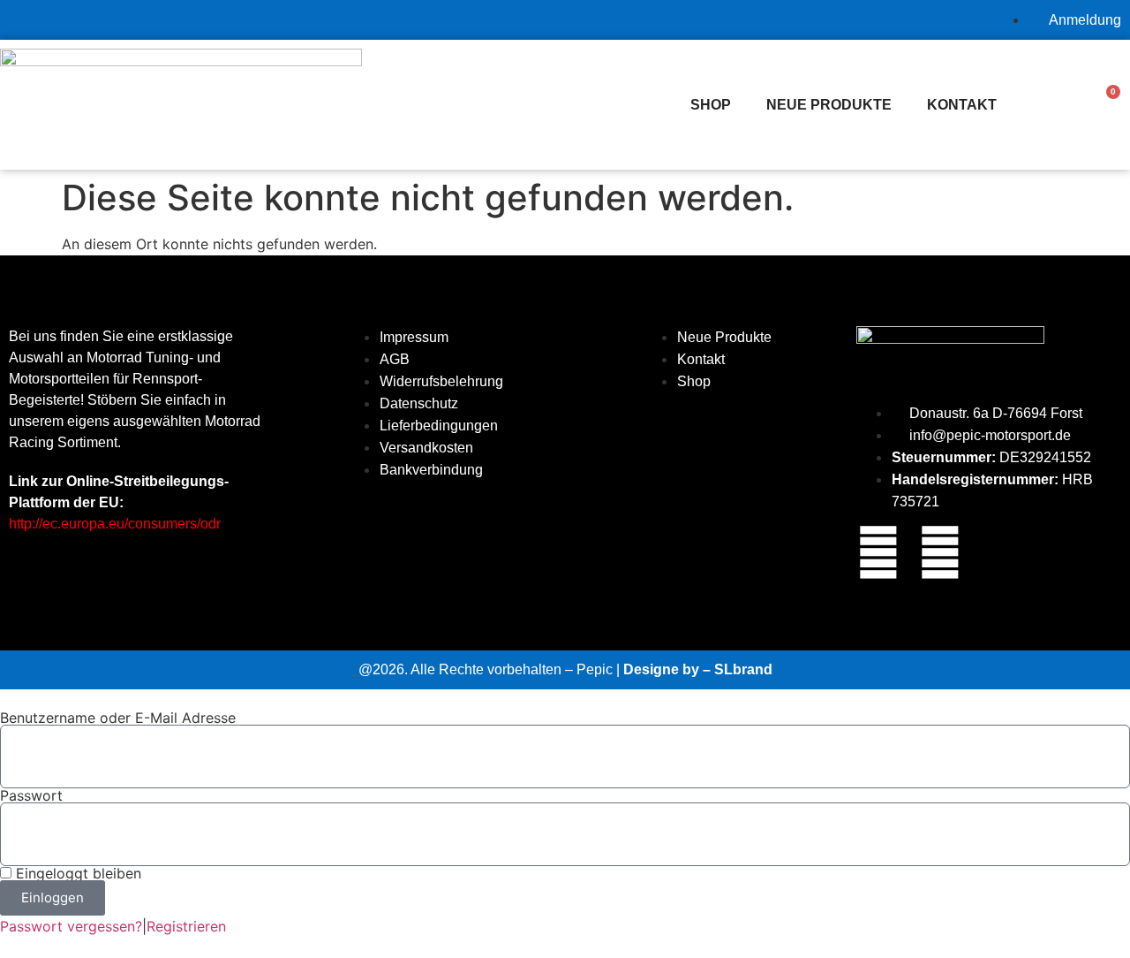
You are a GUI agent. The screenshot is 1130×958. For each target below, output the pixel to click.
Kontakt (962, 104)
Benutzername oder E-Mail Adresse (118, 718)
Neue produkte (829, 104)
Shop (710, 104)
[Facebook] (878, 552)
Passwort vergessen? (71, 926)
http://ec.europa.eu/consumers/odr (115, 523)
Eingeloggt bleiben (76, 873)
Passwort (31, 795)
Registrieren (186, 926)
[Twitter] (940, 552)
